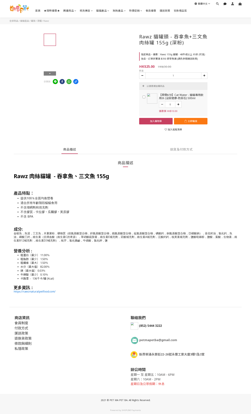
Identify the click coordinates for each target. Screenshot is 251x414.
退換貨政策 (23, 338)
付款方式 (21, 328)
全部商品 (13, 20)
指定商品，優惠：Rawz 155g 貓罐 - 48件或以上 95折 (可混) (173, 54)
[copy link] (75, 81)
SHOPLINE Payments (131, 410)
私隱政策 (21, 348)
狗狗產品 (118, 10)
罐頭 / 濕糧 (36, 20)
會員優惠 (151, 10)
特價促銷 (134, 10)
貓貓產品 (101, 10)
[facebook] (62, 81)
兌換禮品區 (180, 10)
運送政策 (165, 10)
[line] (55, 81)
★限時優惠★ (52, 10)
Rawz (46, 20)
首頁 (37, 10)
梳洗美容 (85, 10)
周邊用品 (68, 10)
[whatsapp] (69, 81)
